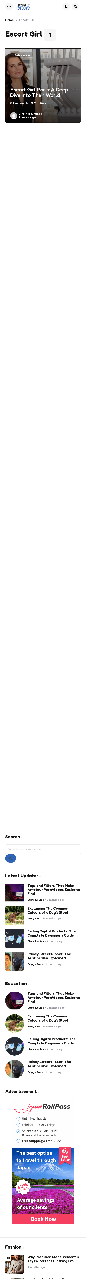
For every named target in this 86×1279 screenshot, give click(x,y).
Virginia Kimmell (30, 114)
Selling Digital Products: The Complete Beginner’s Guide (51, 933)
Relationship (22, 54)
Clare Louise (35, 899)
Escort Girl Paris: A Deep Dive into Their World (39, 92)
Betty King (33, 918)
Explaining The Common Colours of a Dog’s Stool (47, 910)
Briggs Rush (35, 964)
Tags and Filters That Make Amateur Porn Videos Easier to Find (53, 889)
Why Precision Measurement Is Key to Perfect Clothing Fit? (53, 1259)
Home (9, 20)
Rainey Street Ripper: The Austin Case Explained (49, 956)
